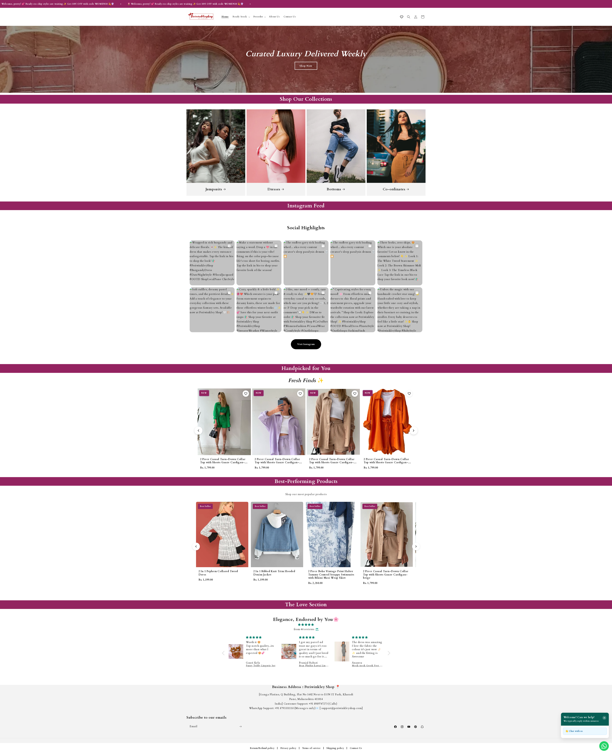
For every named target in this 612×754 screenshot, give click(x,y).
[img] (306, 624)
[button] (241, 17)
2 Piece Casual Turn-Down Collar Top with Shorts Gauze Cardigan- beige (222, 462)
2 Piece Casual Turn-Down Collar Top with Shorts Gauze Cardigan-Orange (277, 462)
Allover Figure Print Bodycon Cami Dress (387, 460)
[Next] (416, 546)
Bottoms (334, 189)
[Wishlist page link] (401, 16)
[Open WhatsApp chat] (604, 746)
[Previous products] (198, 431)
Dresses (273, 189)
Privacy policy (288, 748)
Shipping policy (335, 748)
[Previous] (196, 546)
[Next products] (414, 431)
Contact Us (356, 748)
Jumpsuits (214, 189)
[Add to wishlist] (246, 393)
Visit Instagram (306, 344)
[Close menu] (604, 718)
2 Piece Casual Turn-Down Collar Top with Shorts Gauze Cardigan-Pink (331, 462)
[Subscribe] (240, 726)
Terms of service (311, 748)
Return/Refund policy (262, 748)
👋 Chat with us (574, 731)
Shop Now (305, 65)
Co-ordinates (394, 189)
